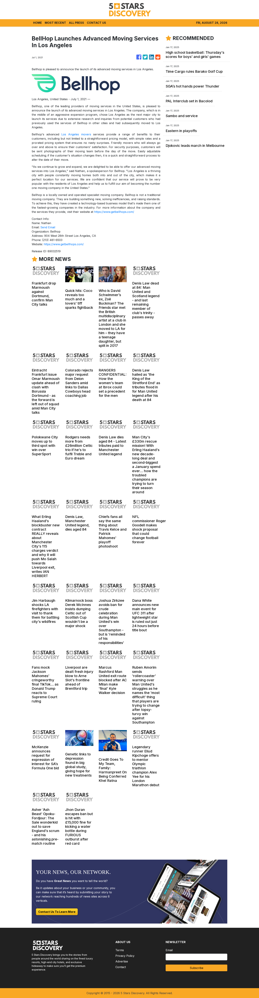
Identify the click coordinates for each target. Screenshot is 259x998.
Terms (119, 950)
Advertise (121, 961)
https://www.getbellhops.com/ (114, 212)
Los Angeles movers (76, 134)
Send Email (47, 227)
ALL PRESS (76, 22)
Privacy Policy (124, 956)
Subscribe (196, 968)
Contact (120, 967)
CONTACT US (96, 22)
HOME (37, 22)
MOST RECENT (55, 22)
